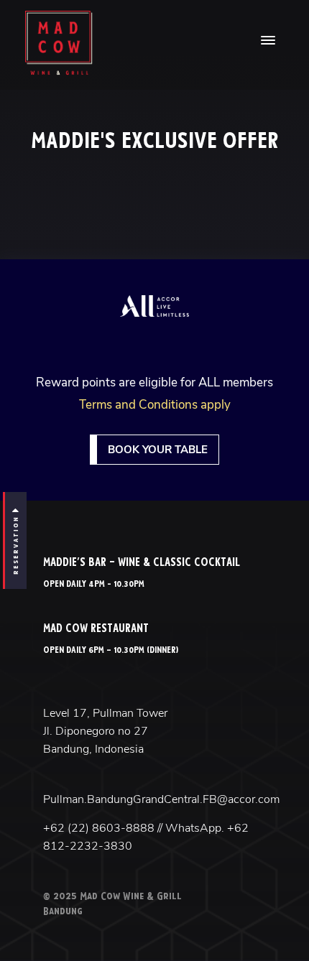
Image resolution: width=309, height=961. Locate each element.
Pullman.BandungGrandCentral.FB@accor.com (154, 799)
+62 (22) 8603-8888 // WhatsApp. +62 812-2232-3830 (146, 837)
